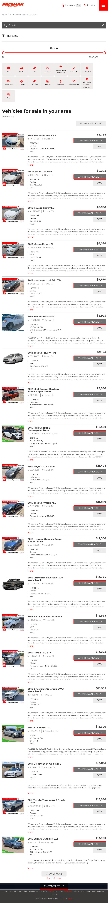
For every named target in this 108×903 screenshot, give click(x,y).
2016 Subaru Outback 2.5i (43, 838)
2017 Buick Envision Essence (45, 616)
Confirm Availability (90, 140)
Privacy (63, 898)
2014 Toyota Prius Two (41, 466)
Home (5, 14)
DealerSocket (68, 891)
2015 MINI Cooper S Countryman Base (39, 429)
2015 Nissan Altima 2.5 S (42, 135)
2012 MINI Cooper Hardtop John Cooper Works (43, 390)
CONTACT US (55, 886)
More (30, 165)
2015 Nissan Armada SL (41, 316)
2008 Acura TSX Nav (40, 171)
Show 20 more (54, 874)
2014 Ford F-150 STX (39, 652)
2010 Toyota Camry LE (41, 208)
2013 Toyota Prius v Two (42, 352)
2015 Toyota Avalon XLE (42, 502)
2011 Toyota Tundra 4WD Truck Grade (46, 801)
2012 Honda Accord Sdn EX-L (45, 280)
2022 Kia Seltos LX (39, 727)
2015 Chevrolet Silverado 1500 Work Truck (45, 578)
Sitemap (70, 898)
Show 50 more (54, 878)
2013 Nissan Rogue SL (40, 244)
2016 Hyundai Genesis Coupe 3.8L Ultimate (45, 540)
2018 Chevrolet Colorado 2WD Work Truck (46, 690)
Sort (93, 123)
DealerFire (51, 891)
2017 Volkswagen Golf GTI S (44, 763)
